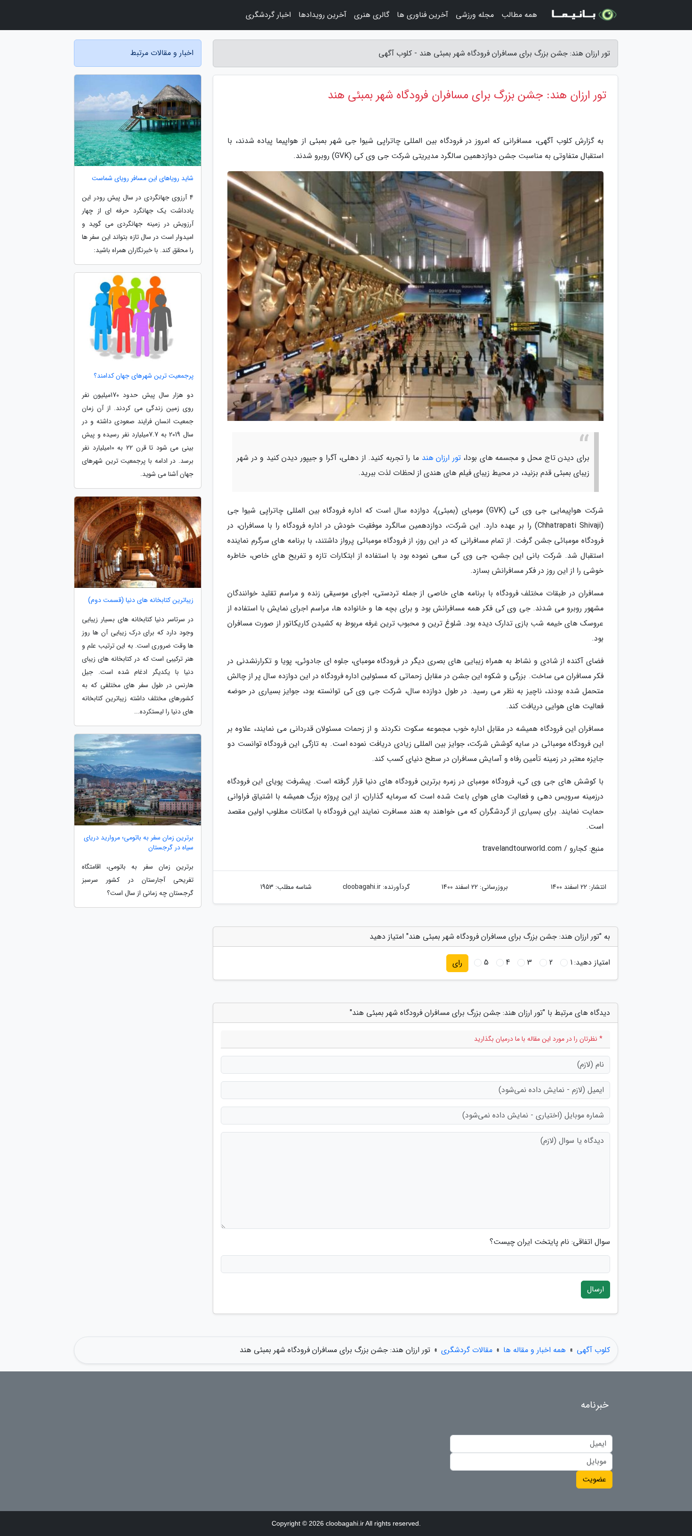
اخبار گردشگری (268, 15)
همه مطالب (519, 15)
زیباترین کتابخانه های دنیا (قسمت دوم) (140, 600)
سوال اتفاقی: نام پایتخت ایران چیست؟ (550, 1242)
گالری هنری (371, 15)
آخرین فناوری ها (422, 15)
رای (457, 963)
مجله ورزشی (475, 15)
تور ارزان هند (441, 458)
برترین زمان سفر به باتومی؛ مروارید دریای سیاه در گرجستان (138, 843)
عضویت (594, 1479)
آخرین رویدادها (322, 15)
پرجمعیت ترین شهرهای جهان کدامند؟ (143, 376)
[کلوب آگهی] (583, 15)
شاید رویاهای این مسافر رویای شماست (142, 178)
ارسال (595, 1289)
